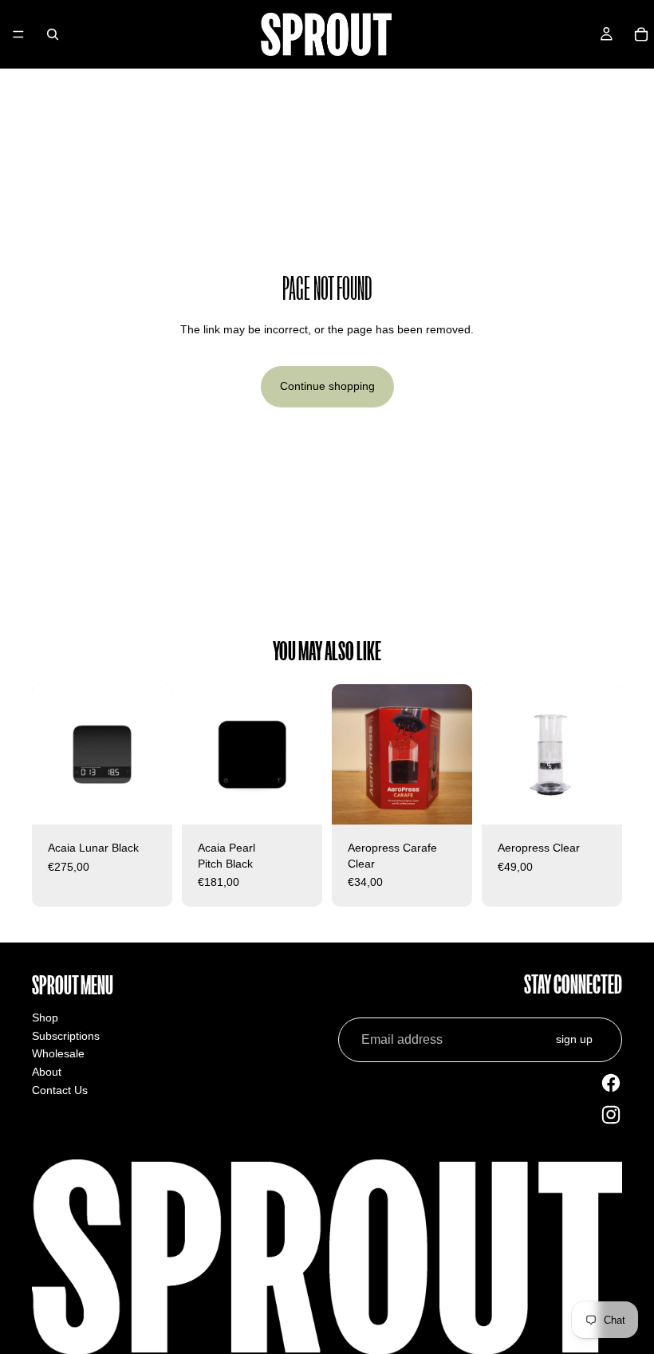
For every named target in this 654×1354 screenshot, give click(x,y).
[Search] (52, 34)
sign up (574, 1039)
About (46, 1071)
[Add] (147, 799)
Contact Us (60, 1090)
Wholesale (58, 1053)
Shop (45, 1017)
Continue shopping (327, 386)
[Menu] (18, 34)
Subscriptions (66, 1035)
